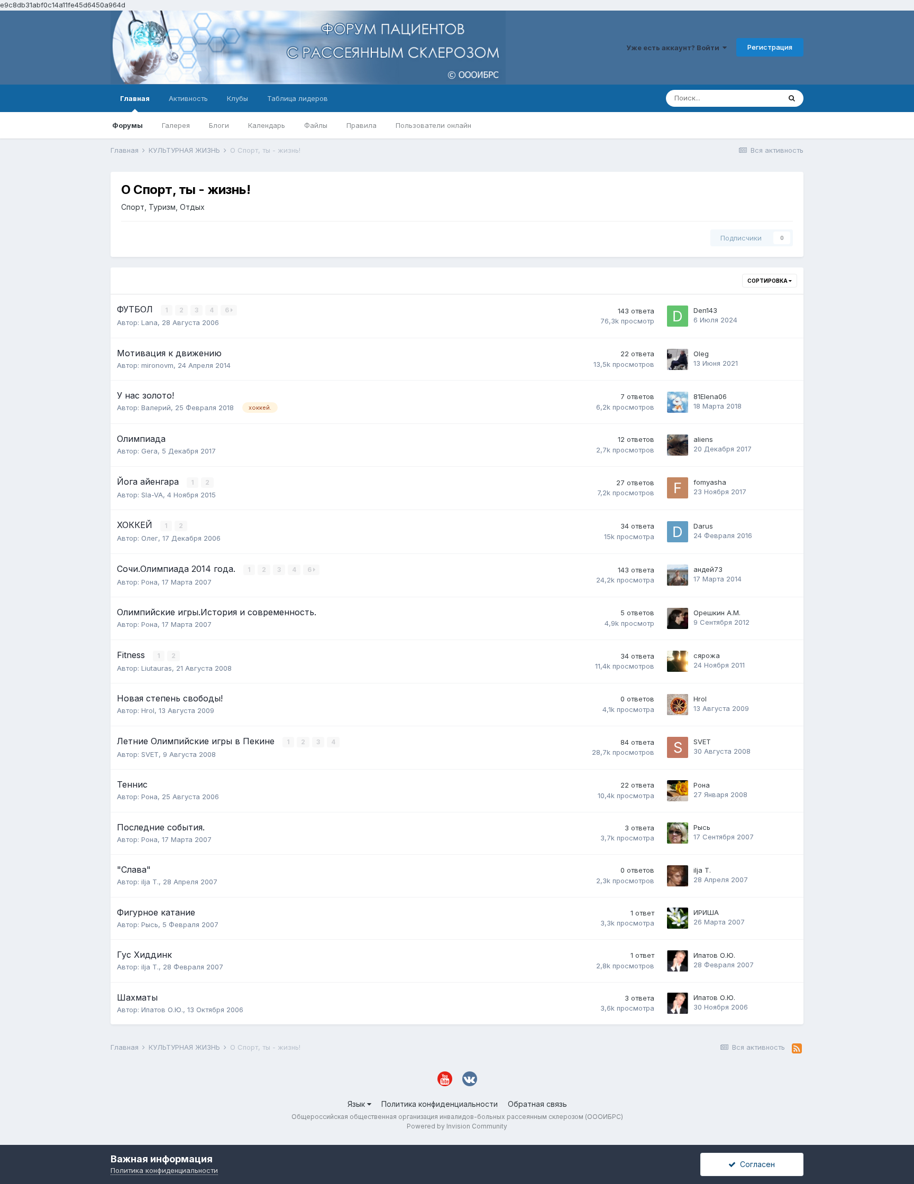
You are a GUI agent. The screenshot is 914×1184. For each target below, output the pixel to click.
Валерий (156, 407)
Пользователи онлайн (433, 125)
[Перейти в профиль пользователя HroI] (677, 704)
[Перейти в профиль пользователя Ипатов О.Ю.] (677, 961)
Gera (149, 451)
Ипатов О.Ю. (714, 955)
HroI (147, 710)
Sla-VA (152, 495)
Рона (149, 582)
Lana (149, 322)
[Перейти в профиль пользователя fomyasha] (677, 487)
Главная (135, 98)
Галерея (176, 125)
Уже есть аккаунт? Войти (674, 47)
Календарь (266, 125)
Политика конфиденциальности (439, 1103)
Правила (361, 125)
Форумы (127, 125)
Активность (188, 98)
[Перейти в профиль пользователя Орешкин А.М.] (677, 618)
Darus (703, 526)
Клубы (237, 98)
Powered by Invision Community (457, 1126)
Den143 (705, 310)
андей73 (708, 569)
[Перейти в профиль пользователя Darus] (677, 531)
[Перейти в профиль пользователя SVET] (677, 747)
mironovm (157, 365)
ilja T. (150, 881)
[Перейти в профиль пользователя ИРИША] (677, 918)
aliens (703, 439)
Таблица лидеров (297, 98)
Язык (357, 1103)
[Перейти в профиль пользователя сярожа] (677, 661)
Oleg (701, 353)
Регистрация (769, 47)
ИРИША (706, 912)
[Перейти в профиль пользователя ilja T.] (677, 875)
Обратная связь (537, 1103)
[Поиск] (791, 98)
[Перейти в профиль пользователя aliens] (677, 445)
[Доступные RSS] (796, 1048)
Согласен (755, 1164)
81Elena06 (710, 396)
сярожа (706, 655)
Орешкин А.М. (717, 612)
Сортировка (768, 281)
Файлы (315, 125)
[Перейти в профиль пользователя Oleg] (677, 359)
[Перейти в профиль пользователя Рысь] (677, 833)
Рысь (701, 827)
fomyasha (709, 482)
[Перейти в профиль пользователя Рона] (677, 790)
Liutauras (156, 668)
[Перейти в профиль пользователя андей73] (677, 575)
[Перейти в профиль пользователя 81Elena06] (677, 402)
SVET (150, 754)
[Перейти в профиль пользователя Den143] (677, 316)
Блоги (219, 125)
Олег (149, 538)
